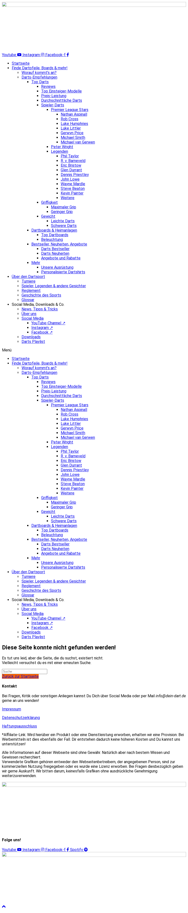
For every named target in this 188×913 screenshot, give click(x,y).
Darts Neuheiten (55, 253)
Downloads (31, 337)
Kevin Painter (72, 193)
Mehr (35, 262)
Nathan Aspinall (74, 114)
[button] (94, 350)
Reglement (31, 290)
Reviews (48, 86)
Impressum (11, 709)
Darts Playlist (33, 341)
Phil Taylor (70, 156)
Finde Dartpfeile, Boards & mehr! (40, 68)
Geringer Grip (62, 211)
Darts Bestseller (55, 248)
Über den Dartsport (28, 276)
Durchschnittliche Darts (61, 100)
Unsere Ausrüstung (57, 267)
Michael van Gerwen (78, 142)
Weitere (67, 197)
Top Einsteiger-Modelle (61, 91)
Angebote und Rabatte (61, 258)
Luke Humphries (74, 123)
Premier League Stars (69, 109)
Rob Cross (69, 119)
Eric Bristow (71, 165)
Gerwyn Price (72, 133)
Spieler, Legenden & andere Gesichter (54, 286)
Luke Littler (71, 128)
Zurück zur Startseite (20, 676)
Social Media (33, 318)
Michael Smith (73, 137)
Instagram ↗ (42, 327)
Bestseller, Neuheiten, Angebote (59, 244)
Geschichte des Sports (41, 295)
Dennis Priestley (75, 174)
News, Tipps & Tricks (40, 309)
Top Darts (40, 82)
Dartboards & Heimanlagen (54, 230)
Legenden (59, 151)
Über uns (29, 313)
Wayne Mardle (73, 184)
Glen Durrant (71, 170)
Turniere (28, 281)
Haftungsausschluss (19, 726)
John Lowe (70, 179)
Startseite (21, 63)
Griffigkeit (49, 202)
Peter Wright (62, 146)
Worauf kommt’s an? (39, 72)
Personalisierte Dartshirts (63, 272)
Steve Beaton (73, 188)
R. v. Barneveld (73, 160)
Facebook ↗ (42, 332)
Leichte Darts (63, 221)
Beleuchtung (52, 239)
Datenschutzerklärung (21, 717)
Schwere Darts (64, 225)
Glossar (28, 299)
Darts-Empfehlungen (39, 77)
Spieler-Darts (52, 105)
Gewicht (48, 216)
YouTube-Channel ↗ (48, 323)
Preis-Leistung (53, 95)
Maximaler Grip (63, 207)
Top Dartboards (54, 235)
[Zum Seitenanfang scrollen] (4, 906)
